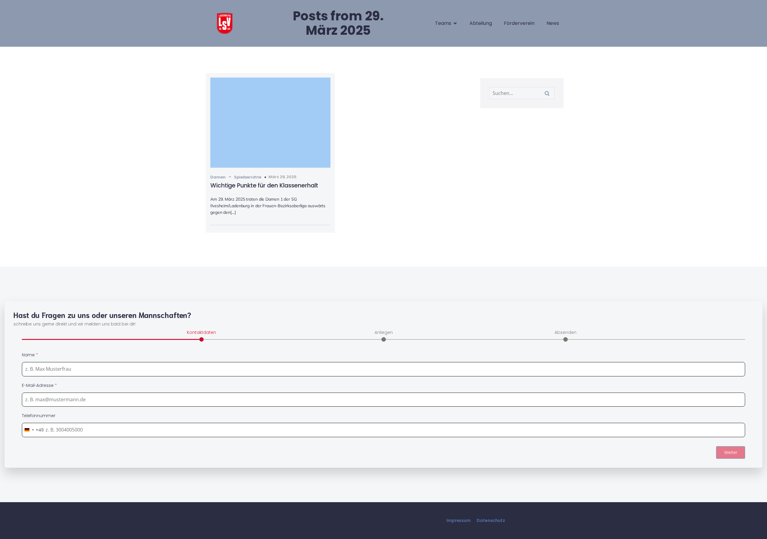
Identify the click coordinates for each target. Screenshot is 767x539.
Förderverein (519, 23)
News (552, 23)
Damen (218, 177)
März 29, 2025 (282, 177)
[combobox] (33, 430)
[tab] (201, 335)
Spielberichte (247, 177)
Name (30, 355)
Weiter (730, 452)
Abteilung (480, 23)
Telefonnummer (38, 416)
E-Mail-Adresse (39, 385)
